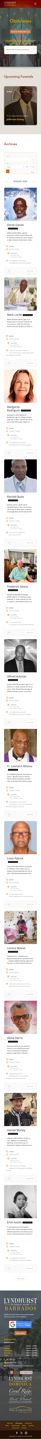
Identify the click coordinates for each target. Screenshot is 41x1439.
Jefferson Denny (15, 119)
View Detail (30, 271)
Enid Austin (14, 1222)
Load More (20, 1279)
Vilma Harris (15, 1038)
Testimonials (15, 1425)
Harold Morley (16, 1130)
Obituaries (18, 1423)
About (24, 1425)
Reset (32, 172)
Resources (15, 1428)
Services (31, 1425)
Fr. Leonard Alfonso (19, 766)
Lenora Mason (16, 948)
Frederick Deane (17, 586)
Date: (7, 163)
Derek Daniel (15, 225)
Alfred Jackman (16, 676)
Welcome (10, 1423)
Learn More (20, 1333)
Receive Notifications (19, 31)
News (7, 1425)
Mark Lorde (14, 315)
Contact (24, 1428)
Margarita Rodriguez (13, 408)
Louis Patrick (15, 858)
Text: (7, 156)
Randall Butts (15, 496)
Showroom (28, 1423)
